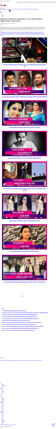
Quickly (4, 9)
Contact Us (10, 424)
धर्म (2, 409)
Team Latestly (4, 23)
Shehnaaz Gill (29, 34)
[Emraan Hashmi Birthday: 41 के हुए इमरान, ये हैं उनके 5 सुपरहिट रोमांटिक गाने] (24, 156)
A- (0, 25)
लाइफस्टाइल (23, 9)
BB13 (8, 32)
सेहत (2, 407)
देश (12, 9)
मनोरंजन (21, 9)
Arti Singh (2, 32)
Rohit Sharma (25, 360)
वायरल (26, 9)
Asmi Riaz (5, 32)
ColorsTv (16, 34)
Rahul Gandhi (35, 360)
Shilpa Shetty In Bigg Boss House (37, 34)
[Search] (8, 11)
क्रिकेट (2, 397)
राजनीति (3, 384)
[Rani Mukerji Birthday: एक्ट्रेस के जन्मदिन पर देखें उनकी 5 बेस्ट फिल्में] (24, 249)
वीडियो (31, 9)
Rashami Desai (25, 34)
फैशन (2, 406)
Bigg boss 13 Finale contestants (22, 33)
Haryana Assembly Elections (4, 360)
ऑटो (17, 9)
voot (3, 35)
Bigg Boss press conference (10, 34)
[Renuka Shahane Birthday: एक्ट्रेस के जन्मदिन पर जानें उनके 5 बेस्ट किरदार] (24, 125)
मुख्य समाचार (36, 9)
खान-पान (3, 404)
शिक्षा (2, 386)
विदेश (13, 9)
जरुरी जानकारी (3, 385)
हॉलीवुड (3, 391)
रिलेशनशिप (3, 410)
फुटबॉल (3, 399)
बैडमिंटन (3, 400)
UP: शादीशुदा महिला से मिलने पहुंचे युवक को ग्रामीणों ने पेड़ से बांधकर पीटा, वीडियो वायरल (32, 2)
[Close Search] (10, 11)
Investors (14, 424)
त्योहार (2, 408)
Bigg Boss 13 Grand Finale (40, 33)
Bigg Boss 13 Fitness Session (31, 33)
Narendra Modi (11, 360)
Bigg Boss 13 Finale (14, 33)
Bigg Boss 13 (14, 32)
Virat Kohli (28, 360)
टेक (15, 9)
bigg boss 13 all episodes (28, 32)
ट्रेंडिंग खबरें (3, 309)
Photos (3, 422)
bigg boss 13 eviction (7, 33)
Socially (9, 9)
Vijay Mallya (16, 360)
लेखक (2, 414)
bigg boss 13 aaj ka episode (20, 32)
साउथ (2, 393)
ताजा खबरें (3, 308)
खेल (18, 9)
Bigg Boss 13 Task (3, 34)
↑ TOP (1, 428)
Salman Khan (39, 360)
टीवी (2, 392)
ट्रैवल (2, 405)
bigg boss (10, 32)
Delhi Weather (20, 360)
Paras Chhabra (20, 34)
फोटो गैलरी (29, 9)
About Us (1, 424)
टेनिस (2, 398)
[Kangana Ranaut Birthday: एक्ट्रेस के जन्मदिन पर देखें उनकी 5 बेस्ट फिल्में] (24, 218)
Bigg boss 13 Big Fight (35, 32)
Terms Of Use (6, 424)
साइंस (2, 415)
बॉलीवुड (3, 390)
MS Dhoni (31, 360)
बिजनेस (34, 9)
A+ (0, 24)
